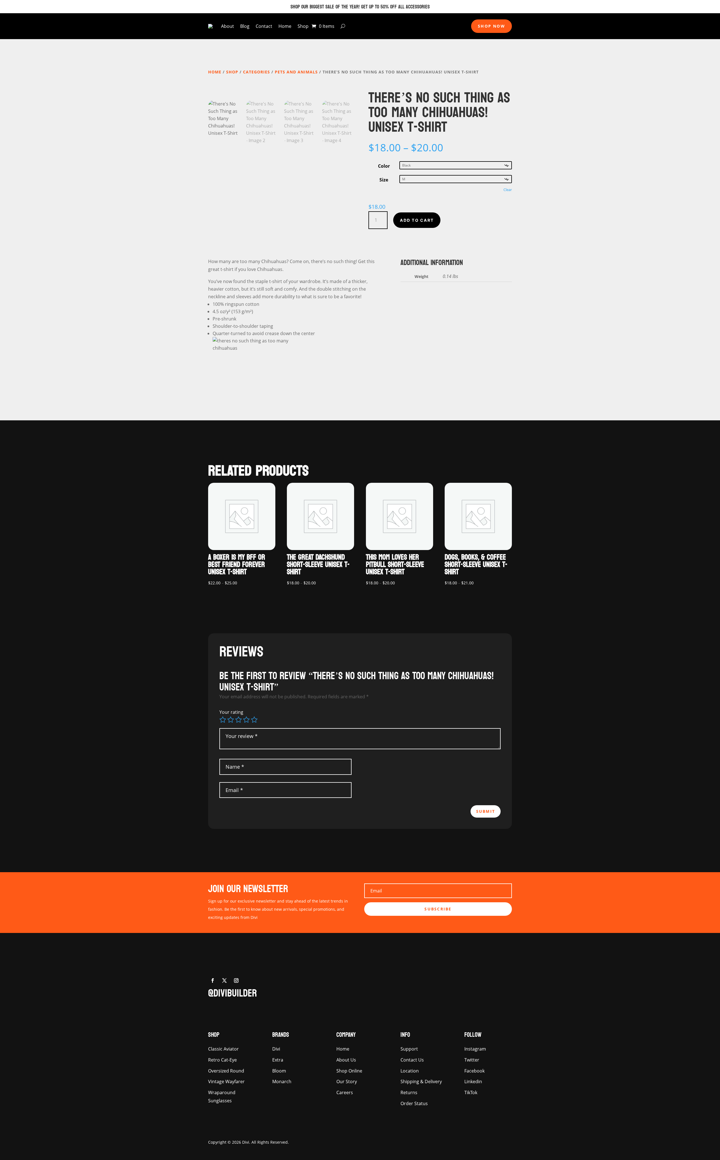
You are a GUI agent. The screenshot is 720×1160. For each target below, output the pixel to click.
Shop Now (491, 26)
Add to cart (417, 220)
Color (384, 166)
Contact (264, 26)
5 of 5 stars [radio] (254, 719)
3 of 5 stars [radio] (238, 719)
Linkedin (473, 1081)
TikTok (470, 1092)
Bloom (279, 1071)
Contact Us (412, 1060)
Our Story (346, 1081)
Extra (277, 1060)
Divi (276, 1049)
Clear (507, 189)
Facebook (474, 1071)
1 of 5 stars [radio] (222, 719)
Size (383, 180)
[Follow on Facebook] (212, 980)
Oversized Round (226, 1071)
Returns (408, 1092)
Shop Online (349, 1071)
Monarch (281, 1081)
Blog (244, 26)
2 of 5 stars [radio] (230, 719)
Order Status (414, 1103)
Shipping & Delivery (421, 1081)
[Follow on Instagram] (236, 980)
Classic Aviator (223, 1049)
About (227, 26)
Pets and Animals (296, 72)
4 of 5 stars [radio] (246, 719)
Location (409, 1071)
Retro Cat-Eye (222, 1060)
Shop (303, 26)
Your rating (231, 712)
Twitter (471, 1060)
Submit (485, 811)
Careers (344, 1092)
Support (409, 1049)
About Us (346, 1060)
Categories (256, 72)
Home (284, 26)
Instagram (475, 1049)
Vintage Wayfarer (226, 1081)
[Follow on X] (224, 980)
